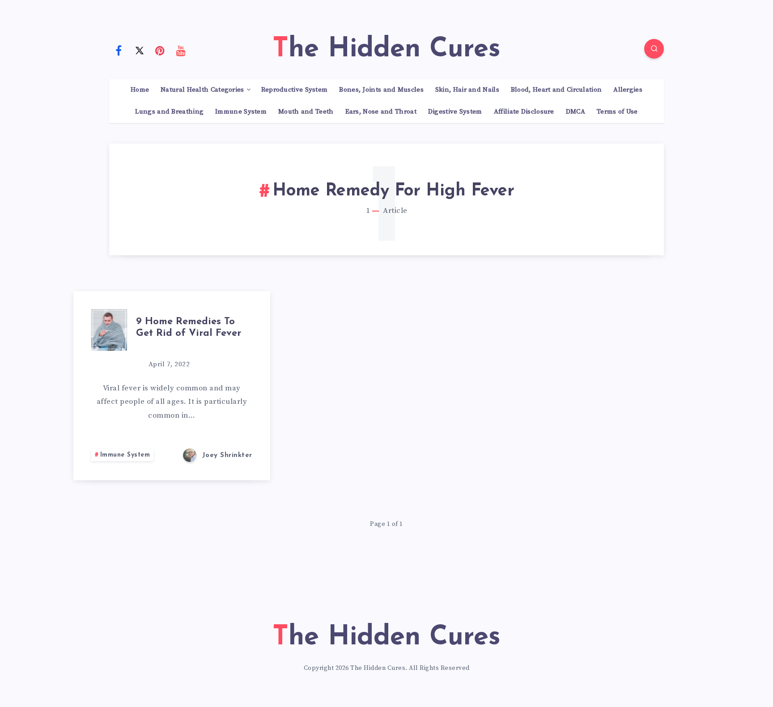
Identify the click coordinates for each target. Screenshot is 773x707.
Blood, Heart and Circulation (556, 90)
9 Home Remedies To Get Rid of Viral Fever (188, 328)
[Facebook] (118, 50)
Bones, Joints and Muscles (381, 90)
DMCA (575, 112)
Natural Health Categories (202, 90)
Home (140, 90)
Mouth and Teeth (306, 112)
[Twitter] (139, 50)
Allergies (627, 90)
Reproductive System (294, 90)
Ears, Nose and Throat (380, 112)
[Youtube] (181, 50)
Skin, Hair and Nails (467, 90)
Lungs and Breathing (169, 112)
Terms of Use (617, 112)
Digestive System (455, 112)
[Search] (654, 49)
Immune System (241, 112)
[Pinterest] (160, 50)
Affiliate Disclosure (524, 112)
